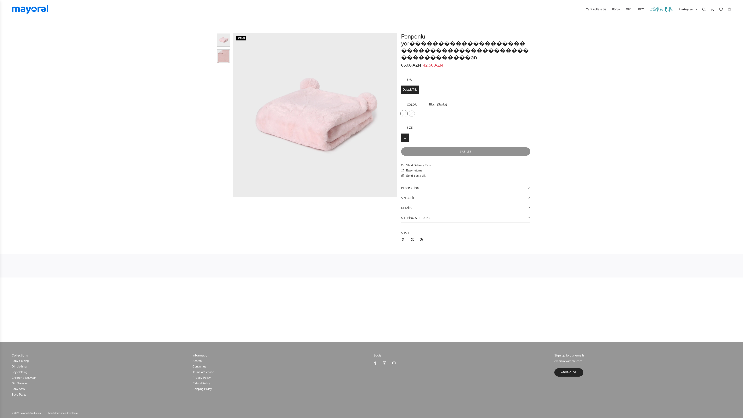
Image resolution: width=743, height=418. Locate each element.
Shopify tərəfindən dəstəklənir (62, 413)
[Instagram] (384, 363)
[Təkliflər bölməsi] (721, 9)
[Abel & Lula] (661, 9)
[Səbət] (729, 9)
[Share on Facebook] (403, 240)
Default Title (410, 89)
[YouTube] (394, 363)
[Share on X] (412, 240)
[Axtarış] (704, 9)
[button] (236, 115)
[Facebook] (375, 363)
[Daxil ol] (712, 9)
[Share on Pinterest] (421, 240)
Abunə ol (569, 372)
